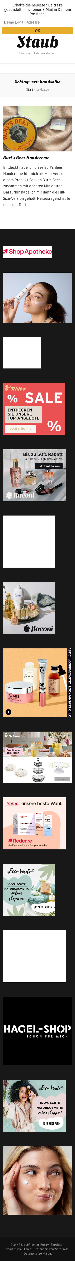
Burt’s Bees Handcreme (26, 158)
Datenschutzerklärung (38, 1253)
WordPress (61, 1249)
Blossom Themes (21, 1249)
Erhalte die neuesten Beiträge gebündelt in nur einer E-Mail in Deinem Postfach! (37, 9)
